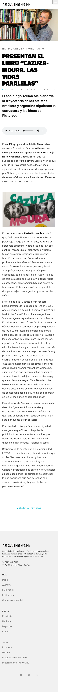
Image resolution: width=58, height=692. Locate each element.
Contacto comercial (12, 600)
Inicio (5, 579)
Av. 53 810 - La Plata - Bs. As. (17, 565)
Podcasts (7, 647)
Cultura (6, 631)
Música (6, 652)
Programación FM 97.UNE (15, 662)
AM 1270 (6, 585)
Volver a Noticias (29, 508)
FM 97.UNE (8, 590)
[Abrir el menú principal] (55, 2)
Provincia (7, 616)
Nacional (6, 621)
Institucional (8, 595)
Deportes (7, 626)
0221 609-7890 (11, 562)
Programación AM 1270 (14, 657)
